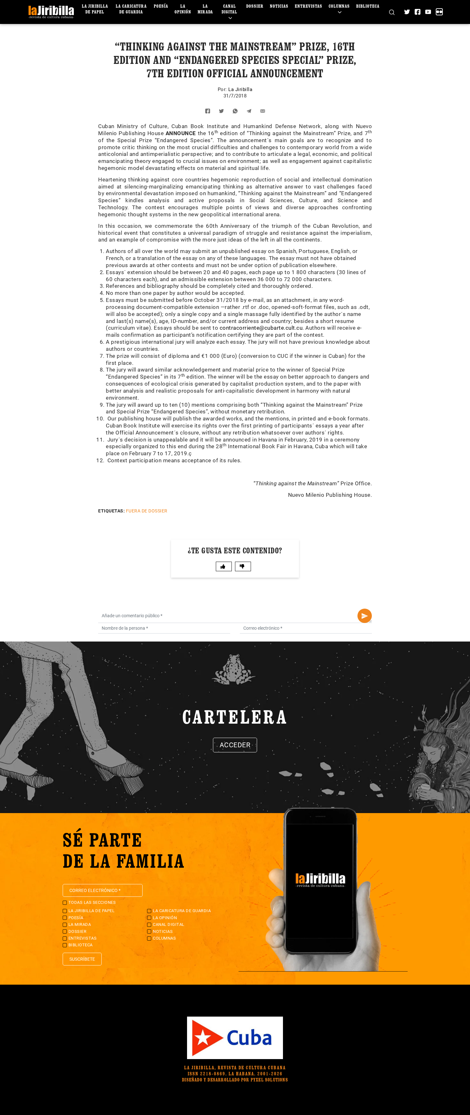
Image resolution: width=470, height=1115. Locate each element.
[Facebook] (417, 12)
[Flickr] (439, 11)
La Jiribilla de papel (95, 8)
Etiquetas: (111, 510)
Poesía (161, 6)
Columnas (339, 6)
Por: (223, 89)
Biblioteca (368, 6)
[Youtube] (428, 12)
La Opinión (183, 8)
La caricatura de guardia (131, 8)
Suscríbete (82, 959)
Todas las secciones (92, 902)
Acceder (235, 745)
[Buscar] (392, 12)
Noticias (279, 6)
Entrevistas (308, 6)
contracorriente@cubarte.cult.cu (261, 328)
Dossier (254, 6)
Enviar (364, 616)
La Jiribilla (240, 89)
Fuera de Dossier (147, 510)
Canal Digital (229, 8)
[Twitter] (407, 12)
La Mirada (205, 8)
